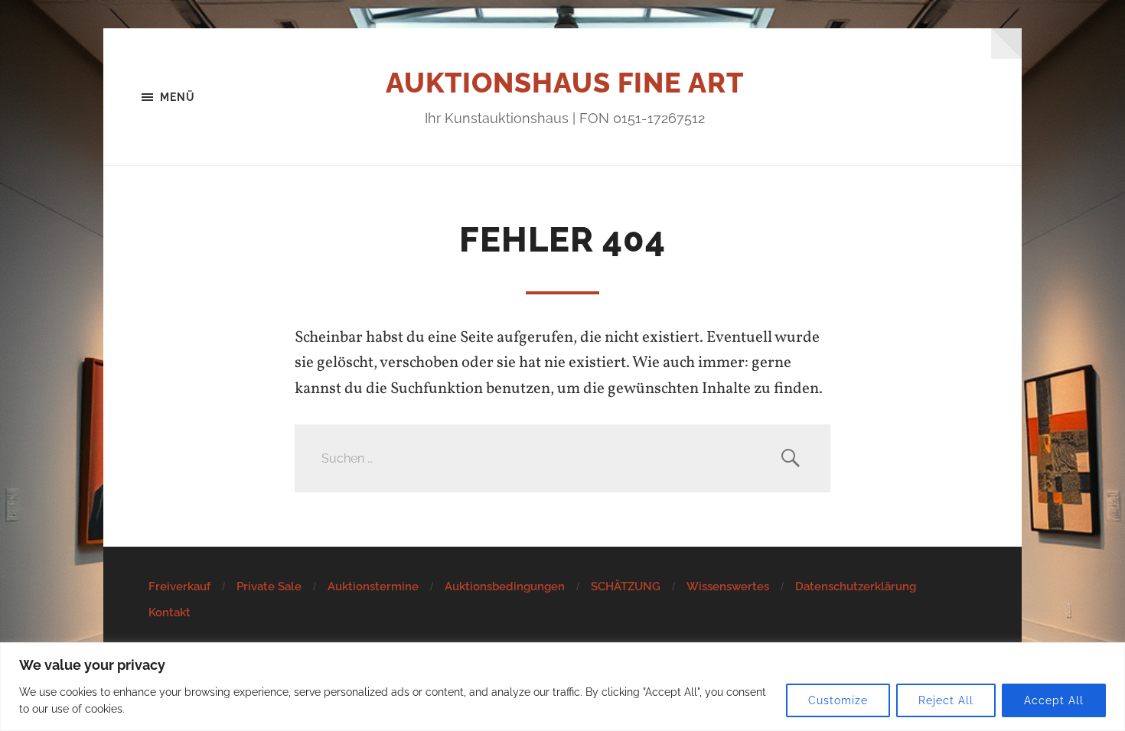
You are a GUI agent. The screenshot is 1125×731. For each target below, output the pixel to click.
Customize (838, 700)
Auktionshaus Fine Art (565, 83)
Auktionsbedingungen (505, 586)
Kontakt (169, 612)
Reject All (945, 700)
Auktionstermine (373, 586)
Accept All (1054, 700)
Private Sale (269, 586)
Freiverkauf (179, 586)
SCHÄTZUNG (625, 586)
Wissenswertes (727, 586)
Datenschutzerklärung (855, 586)
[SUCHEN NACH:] (562, 458)
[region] (562, 686)
